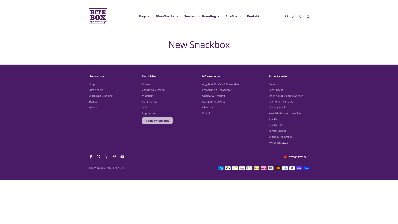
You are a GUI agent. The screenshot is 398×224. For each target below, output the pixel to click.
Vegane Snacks (277, 131)
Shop (142, 16)
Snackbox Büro (277, 125)
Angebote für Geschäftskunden (220, 84)
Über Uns (207, 107)
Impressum (149, 113)
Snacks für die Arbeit (280, 136)
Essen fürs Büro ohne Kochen (285, 96)
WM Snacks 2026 (278, 142)
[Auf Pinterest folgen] (114, 157)
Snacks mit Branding (200, 16)
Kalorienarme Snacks (280, 101)
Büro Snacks (275, 90)
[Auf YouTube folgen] (122, 157)
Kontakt (253, 16)
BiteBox (231, 16)
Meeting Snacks (277, 107)
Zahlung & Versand (153, 90)
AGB (144, 107)
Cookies (146, 84)
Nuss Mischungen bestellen (284, 113)
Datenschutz (149, 101)
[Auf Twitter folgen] (99, 157)
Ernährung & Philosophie (217, 90)
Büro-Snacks (165, 16)
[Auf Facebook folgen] (91, 157)
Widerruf (147, 96)
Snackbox (274, 119)
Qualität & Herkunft (213, 96)
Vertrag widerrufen (157, 120)
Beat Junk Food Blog (213, 101)
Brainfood (274, 84)
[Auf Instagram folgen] (106, 157)
